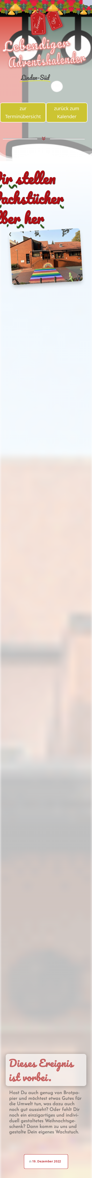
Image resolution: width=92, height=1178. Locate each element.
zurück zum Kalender (66, 112)
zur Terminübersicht (23, 112)
